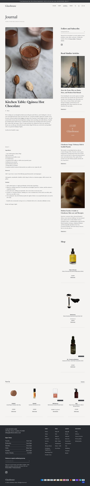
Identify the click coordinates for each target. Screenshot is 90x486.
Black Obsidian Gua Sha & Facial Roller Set (72, 316)
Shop (59, 5)
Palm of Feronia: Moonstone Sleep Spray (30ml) (72, 271)
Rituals (66, 453)
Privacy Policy (72, 39)
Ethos (46, 436)
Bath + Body (58, 441)
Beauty (66, 434)
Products (47, 438)
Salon (54, 5)
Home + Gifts (58, 446)
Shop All (57, 431)
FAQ (76, 431)
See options (55, 411)
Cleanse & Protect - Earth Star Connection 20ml (72, 360)
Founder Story (48, 454)
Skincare (57, 436)
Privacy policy (78, 438)
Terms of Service (17, 467)
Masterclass (67, 441)
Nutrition (67, 450)
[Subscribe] (83, 31)
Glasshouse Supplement (47, 449)
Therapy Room (48, 446)
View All (67, 431)
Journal (65, 5)
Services (47, 441)
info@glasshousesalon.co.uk (13, 433)
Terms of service (79, 436)
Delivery (77, 434)
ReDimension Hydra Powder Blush (55, 405)
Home (46, 431)
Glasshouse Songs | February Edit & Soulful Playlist (72, 145)
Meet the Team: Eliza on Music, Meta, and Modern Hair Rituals (71, 91)
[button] (54, 6)
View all (82, 381)
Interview (67, 438)
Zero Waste (57, 448)
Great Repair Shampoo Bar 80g (14, 405)
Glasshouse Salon (13, 482)
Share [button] (8, 110)
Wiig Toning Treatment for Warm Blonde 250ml (76, 405)
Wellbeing (67, 448)
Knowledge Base (48, 452)
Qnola (22, 118)
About (46, 434)
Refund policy (78, 441)
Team (46, 443)
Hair (56, 434)
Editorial (67, 436)
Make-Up (57, 438)
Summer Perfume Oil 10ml (34, 405)
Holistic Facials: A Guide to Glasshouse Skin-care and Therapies (72, 212)
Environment (68, 443)
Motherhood (58, 443)
